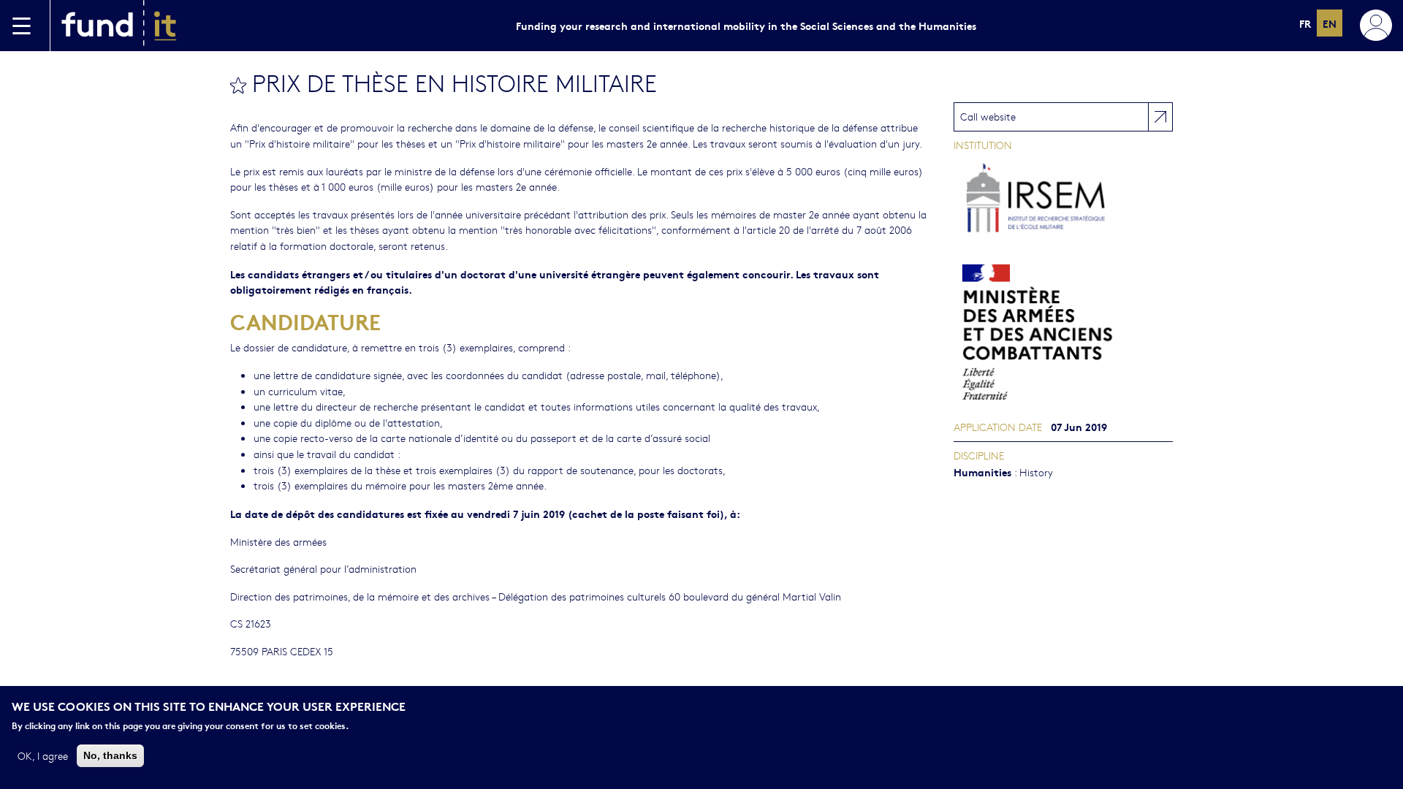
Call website (988, 116)
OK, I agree (43, 754)
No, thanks (110, 755)
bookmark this (238, 85)
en (1330, 23)
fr (1305, 23)
